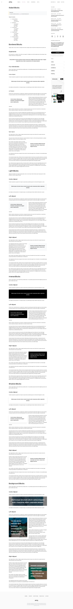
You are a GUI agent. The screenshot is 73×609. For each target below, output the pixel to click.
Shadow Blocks (14, 32)
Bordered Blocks (14, 19)
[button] (2, 2)
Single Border (16, 20)
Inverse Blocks (14, 27)
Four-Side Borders (16, 21)
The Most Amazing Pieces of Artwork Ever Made (56, 21)
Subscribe (58, 52)
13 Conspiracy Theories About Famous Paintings (56, 25)
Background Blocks (15, 36)
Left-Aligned (15, 29)
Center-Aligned (16, 28)
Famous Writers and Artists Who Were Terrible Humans (57, 11)
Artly (10, 2)
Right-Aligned (16, 26)
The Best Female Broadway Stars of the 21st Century (57, 16)
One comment (59, 13)
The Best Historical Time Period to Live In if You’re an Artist (57, 30)
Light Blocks (14, 22)
